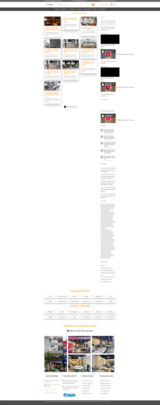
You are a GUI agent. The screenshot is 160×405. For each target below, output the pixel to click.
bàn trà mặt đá (103, 206)
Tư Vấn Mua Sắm (85, 388)
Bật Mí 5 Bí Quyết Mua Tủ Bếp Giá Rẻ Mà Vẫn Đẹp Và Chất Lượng (110, 151)
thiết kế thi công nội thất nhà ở (106, 253)
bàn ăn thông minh (104, 216)
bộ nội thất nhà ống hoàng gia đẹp (107, 226)
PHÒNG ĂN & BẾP (72, 9)
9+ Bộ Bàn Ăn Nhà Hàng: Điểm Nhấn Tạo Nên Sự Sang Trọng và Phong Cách (52, 29)
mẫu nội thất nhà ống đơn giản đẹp (107, 241)
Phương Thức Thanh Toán (105, 385)
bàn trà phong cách (104, 208)
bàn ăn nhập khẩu (110, 214)
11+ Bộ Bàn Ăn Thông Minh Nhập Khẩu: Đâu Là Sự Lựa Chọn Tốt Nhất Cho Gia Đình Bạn (52, 94)
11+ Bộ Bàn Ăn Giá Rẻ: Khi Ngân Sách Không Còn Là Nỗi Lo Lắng (88, 51)
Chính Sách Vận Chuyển (105, 388)
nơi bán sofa (103, 243)
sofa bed (110, 243)
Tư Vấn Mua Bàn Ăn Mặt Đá (107, 270)
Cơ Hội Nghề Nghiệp (86, 385)
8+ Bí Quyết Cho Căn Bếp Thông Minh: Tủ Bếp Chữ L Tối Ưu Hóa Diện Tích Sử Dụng (110, 144)
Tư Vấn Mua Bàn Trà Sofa (106, 277)
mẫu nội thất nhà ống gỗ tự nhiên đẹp (107, 236)
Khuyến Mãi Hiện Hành (86, 393)
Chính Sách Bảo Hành (104, 391)
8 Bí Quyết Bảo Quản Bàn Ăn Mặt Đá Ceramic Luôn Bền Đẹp (88, 63)
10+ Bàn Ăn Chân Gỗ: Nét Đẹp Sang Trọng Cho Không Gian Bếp (52, 72)
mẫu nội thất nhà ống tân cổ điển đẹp (107, 240)
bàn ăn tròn (111, 216)
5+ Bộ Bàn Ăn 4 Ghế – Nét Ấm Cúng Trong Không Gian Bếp (70, 51)
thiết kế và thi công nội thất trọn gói (107, 255)
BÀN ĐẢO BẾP (57, 9)
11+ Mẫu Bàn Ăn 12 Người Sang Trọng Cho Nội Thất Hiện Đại (51, 51)
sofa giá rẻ (103, 247)
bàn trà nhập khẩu (110, 206)
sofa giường (108, 247)
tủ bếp (102, 257)
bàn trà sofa (111, 208)
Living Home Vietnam (105, 174)
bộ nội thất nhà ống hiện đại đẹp (106, 224)
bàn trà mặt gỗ (111, 204)
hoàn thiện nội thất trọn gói (105, 230)
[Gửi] (93, 5)
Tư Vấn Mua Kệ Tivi (105, 279)
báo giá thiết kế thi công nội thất (106, 218)
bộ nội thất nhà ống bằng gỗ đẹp (106, 220)
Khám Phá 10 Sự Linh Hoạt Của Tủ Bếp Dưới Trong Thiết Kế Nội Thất (109, 137)
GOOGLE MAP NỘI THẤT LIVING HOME (81, 331)
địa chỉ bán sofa (107, 257)
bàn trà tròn (103, 210)
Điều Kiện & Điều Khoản (105, 383)
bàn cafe (102, 204)
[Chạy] (102, 45)
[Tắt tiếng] (102, 54)
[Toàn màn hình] (102, 57)
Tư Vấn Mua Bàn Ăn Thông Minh (108, 273)
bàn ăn (107, 210)
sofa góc (112, 247)
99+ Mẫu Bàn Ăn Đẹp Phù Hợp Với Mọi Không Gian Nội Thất (70, 72)
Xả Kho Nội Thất (85, 391)
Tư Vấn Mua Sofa (104, 281)
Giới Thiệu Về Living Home (87, 380)
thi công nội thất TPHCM (105, 251)
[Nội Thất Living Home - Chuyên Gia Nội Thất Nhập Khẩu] (49, 4)
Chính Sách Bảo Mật (104, 393)
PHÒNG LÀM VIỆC (87, 9)
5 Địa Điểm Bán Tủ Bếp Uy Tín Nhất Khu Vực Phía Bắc (109, 158)
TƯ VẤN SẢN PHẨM (101, 9)
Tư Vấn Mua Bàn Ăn (105, 268)
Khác (102, 265)
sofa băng (103, 245)
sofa (107, 243)
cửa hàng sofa (103, 228)
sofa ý (113, 249)
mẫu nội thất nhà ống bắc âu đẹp (106, 232)
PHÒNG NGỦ (79, 9)
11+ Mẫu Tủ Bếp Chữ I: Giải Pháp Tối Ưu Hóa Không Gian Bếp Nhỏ (109, 131)
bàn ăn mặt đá (103, 214)
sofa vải (109, 249)
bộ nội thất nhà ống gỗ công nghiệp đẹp (108, 222)
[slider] (119, 54)
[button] (111, 4)
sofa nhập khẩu (103, 249)
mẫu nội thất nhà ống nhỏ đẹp (106, 238)
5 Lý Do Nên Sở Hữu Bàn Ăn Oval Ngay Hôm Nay (89, 28)
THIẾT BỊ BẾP (94, 9)
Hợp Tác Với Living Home (87, 383)
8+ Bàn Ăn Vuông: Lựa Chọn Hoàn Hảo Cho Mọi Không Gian (70, 19)
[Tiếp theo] (76, 107)
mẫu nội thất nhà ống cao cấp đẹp (107, 234)
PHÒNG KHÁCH (64, 9)
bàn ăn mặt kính (110, 212)
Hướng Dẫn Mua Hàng (104, 380)
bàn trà (106, 204)
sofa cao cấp (108, 245)
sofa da (112, 245)
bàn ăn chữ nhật (104, 212)
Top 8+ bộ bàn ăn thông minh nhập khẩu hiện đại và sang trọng (108, 169)
